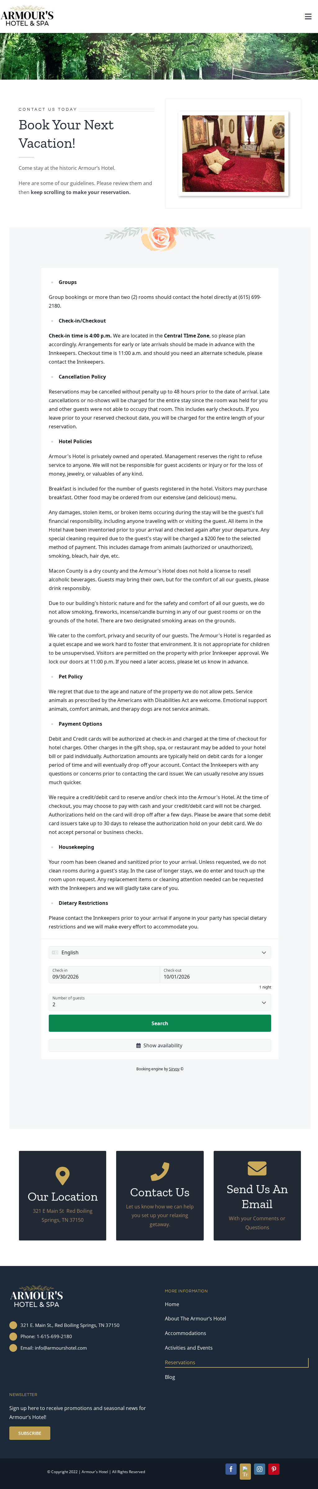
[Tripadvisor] (245, 1471)
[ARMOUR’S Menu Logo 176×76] (27, 7)
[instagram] (259, 1469)
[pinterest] (273, 1469)
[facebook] (231, 1469)
